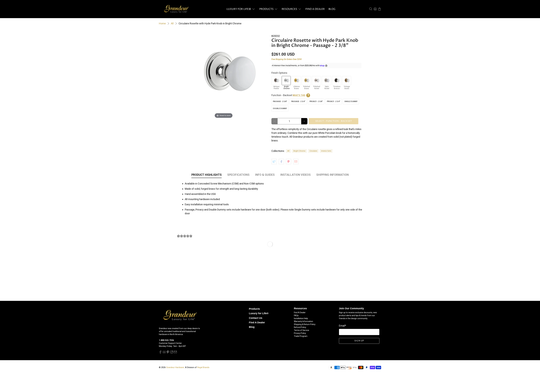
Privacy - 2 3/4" (333, 101)
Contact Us (255, 318)
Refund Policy (300, 327)
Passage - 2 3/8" (280, 101)
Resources (289, 9)
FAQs (296, 315)
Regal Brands (203, 367)
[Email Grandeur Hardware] (175, 353)
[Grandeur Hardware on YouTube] (164, 353)
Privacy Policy (300, 333)
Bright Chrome (299, 151)
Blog (332, 9)
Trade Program (300, 336)
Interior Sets (326, 151)
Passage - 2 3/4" (298, 101)
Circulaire (313, 151)
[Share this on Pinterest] (288, 161)
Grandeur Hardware (175, 367)
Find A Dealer (315, 9)
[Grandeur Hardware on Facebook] (160, 353)
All (172, 23)
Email (342, 325)
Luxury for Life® (239, 9)
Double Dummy (280, 108)
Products (266, 9)
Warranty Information (303, 321)
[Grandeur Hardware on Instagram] (171, 353)
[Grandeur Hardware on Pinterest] (167, 353)
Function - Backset (288, 95)
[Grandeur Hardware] (176, 9)
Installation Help (301, 318)
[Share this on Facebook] (281, 161)
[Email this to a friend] (296, 161)
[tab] (206, 175)
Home (162, 23)
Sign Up (359, 340)
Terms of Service (301, 330)
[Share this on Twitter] (274, 161)
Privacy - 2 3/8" (316, 101)
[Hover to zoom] (224, 73)
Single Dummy (350, 101)
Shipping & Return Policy (304, 324)
